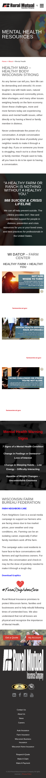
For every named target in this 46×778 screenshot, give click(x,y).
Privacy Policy (26, 774)
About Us (21, 714)
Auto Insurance (23, 730)
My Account (34, 637)
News (21, 718)
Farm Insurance (23, 735)
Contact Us (21, 710)
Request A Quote (23, 754)
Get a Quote (11, 637)
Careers (21, 723)
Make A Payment (23, 763)
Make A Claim (23, 759)
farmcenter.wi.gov (19, 308)
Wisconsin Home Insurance (23, 747)
